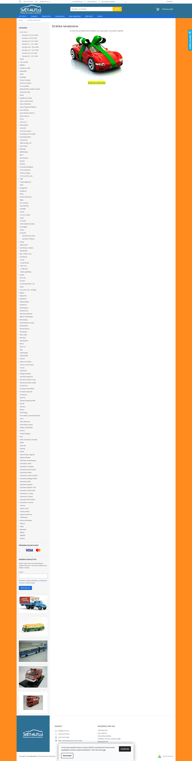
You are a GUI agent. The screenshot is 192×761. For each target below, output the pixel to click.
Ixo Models (23, 257)
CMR (21, 179)
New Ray (23, 338)
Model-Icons (24, 311)
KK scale (23, 278)
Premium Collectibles (27, 389)
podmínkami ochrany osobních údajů (33, 582)
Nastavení (67, 755)
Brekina (22, 164)
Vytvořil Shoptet (167, 756)
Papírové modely (25, 362)
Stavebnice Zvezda (26, 502)
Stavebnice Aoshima (27, 467)
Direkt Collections (26, 197)
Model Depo (24, 326)
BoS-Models (24, 158)
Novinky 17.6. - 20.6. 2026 (30, 50)
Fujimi (22, 218)
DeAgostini (23, 188)
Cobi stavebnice (25, 170)
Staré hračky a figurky (27, 455)
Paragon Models (25, 374)
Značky (22, 538)
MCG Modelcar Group (27, 323)
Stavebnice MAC (25, 482)
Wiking (22, 532)
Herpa (22, 242)
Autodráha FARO (25, 137)
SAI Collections (25, 422)
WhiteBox (23, 529)
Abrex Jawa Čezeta (26, 101)
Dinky (22, 194)
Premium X (23, 395)
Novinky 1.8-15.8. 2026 (29, 38)
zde (104, 750)
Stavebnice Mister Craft (28, 487)
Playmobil (23, 371)
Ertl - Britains (24, 203)
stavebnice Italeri (26, 472)
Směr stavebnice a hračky (28, 440)
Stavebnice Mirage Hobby (28, 478)
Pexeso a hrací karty (27, 365)
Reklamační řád (103, 742)
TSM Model (23, 517)
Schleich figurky (25, 434)
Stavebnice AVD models (28, 470)
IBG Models (23, 251)
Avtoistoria (23, 140)
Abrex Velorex (24, 116)
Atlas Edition (24, 125)
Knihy (22, 74)
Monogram (23, 332)
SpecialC (23, 446)
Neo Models (24, 341)
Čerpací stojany (25, 80)
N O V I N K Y (24, 32)
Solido (22, 452)
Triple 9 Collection (26, 514)
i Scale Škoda (24, 263)
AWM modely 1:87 (26, 143)
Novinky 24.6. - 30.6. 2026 (30, 47)
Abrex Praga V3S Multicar (28, 107)
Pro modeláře (24, 86)
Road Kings (23, 413)
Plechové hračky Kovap (28, 380)
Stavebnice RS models (27, 500)
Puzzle (22, 368)
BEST (22, 155)
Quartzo (22, 398)
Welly (22, 526)
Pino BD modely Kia (26, 377)
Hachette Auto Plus (28, 236)
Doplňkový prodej (26, 98)
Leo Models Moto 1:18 (27, 284)
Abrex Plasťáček (25, 104)
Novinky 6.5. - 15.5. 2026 (30, 56)
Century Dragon (25, 173)
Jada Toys (23, 266)
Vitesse (22, 523)
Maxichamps (24, 308)
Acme (22, 119)
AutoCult (23, 128)
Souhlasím (125, 749)
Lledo (22, 287)
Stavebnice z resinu (26, 493)
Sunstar (22, 505)
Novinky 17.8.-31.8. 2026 (30, 35)
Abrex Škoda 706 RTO (27, 113)
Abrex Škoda (24, 110)
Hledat (117, 9)
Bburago (23, 149)
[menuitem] (23, 16)
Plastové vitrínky (25, 83)
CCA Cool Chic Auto (26, 176)
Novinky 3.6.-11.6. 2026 (29, 53)
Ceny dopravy (92, 2)
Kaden (22, 275)
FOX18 (22, 212)
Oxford (22, 359)
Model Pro (23, 305)
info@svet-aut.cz (63, 731)
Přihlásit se (25, 588)
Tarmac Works (25, 511)
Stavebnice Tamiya (26, 496)
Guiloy (22, 230)
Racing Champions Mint (27, 401)
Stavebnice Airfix (25, 464)
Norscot (22, 347)
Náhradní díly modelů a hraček (30, 89)
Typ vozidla (24, 62)
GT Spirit (23, 221)
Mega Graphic (24, 302)
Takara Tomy (24, 508)
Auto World (23, 146)
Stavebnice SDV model (27, 490)
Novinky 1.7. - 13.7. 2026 (30, 44)
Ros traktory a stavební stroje (30, 416)
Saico (22, 419)
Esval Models (24, 206)
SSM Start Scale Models (28, 460)
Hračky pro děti (25, 68)
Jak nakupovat (77, 2)
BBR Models (24, 152)
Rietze (22, 410)
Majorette (23, 296)
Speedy (22, 449)
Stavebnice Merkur (26, 485)
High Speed (24, 245)
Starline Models (25, 457)
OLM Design (24, 353)
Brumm (22, 161)
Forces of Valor (25, 215)
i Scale (22, 260)
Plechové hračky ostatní (28, 383)
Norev (22, 344)
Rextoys (22, 407)
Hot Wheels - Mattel (26, 248)
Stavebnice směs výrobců (28, 475)
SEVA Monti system (26, 425)
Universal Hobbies (26, 520)
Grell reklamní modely (27, 224)
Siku (21, 437)
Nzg (21, 350)
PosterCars (24, 386)
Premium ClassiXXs (26, 392)
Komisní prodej (25, 92)
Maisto (22, 293)
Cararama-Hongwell (26, 167)
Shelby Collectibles (26, 428)
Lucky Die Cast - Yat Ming (28, 290)
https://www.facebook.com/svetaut (70, 741)
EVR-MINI (23, 209)
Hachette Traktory (28, 239)
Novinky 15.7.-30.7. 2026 (30, 41)
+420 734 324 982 (63, 737)
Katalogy (23, 77)
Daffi (21, 185)
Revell (22, 404)
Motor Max (23, 335)
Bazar (22, 95)
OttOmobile (24, 356)
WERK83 (22, 535)
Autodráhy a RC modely (28, 134)
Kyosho (22, 281)
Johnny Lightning (25, 272)
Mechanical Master (26, 314)
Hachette (23, 233)
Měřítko (22, 65)
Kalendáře (23, 71)
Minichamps (24, 320)
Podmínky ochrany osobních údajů (109, 739)
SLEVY (22, 59)
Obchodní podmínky (108, 2)
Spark (22, 442)
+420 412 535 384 (63, 734)
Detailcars (23, 191)
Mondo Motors (25, 329)
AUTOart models (25, 131)
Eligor (22, 200)
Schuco (22, 431)
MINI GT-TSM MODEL (26, 317)
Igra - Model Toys (25, 254)
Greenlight (23, 227)
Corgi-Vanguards (25, 182)
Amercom (23, 122)
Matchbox (23, 299)
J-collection (24, 269)
